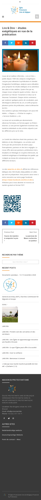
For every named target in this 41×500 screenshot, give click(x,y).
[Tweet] (11, 43)
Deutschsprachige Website (12, 435)
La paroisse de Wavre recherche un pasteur (30, 238)
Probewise (13, 497)
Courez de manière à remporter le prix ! (11, 238)
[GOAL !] (10, 315)
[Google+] (19, 43)
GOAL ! (4, 304)
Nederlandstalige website (12, 430)
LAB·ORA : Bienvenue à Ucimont (13, 358)
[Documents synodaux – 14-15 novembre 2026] (10, 285)
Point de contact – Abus (11, 439)
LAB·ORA (5, 326)
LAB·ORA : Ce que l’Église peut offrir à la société (19, 347)
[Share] (5, 43)
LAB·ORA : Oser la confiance (12, 353)
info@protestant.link (14, 411)
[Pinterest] (32, 43)
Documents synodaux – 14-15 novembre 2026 (19, 275)
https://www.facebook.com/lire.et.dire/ (18, 180)
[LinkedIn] (26, 43)
